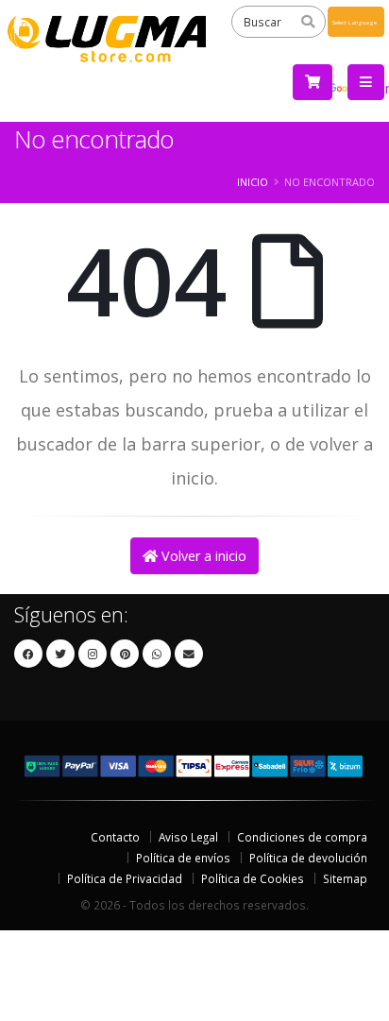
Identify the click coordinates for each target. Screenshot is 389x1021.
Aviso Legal (188, 836)
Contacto (115, 836)
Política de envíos (183, 857)
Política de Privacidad (124, 878)
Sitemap (345, 878)
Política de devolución (308, 857)
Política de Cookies (252, 878)
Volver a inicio (202, 556)
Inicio (252, 182)
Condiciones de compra (302, 836)
